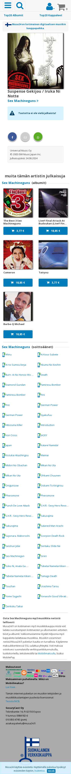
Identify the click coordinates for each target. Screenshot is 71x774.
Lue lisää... (11, 687)
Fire (43, 394)
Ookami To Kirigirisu (52, 485)
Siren (44, 556)
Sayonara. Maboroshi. (17, 535)
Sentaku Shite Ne (50, 546)
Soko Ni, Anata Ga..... (16, 566)
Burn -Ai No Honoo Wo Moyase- (20, 374)
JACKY (44, 435)
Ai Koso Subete (49, 354)
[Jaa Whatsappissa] (38, 136)
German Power (49, 405)
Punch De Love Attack (17, 505)
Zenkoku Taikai (14, 606)
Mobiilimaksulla (46, 653)
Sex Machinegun (14, 556)
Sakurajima (47, 515)
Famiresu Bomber (51, 384)
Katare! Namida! (49, 445)
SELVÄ (51, 771)
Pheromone (12, 495)
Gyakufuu (46, 415)
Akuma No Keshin (51, 364)
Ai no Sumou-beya (15, 364)
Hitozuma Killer (14, 425)
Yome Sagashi (13, 596)
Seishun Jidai (12, 546)
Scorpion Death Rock (52, 535)
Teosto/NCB (12, 701)
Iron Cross (11, 435)
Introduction (48, 425)
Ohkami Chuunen (51, 475)
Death (44, 374)
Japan (8, 445)
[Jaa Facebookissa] (12, 136)
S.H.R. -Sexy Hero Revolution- (56, 505)
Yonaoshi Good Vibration (55, 596)
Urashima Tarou (50, 586)
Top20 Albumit (13, 15)
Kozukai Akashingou (17, 455)
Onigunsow (12, 485)
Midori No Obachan (16, 465)
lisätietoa (39, 770)
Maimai (45, 455)
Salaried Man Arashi (52, 525)
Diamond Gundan (15, 384)
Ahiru (8, 354)
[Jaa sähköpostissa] (25, 136)
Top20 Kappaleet (50, 15)
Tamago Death (49, 576)
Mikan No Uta (48, 465)
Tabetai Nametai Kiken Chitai (56, 566)
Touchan (10, 586)
